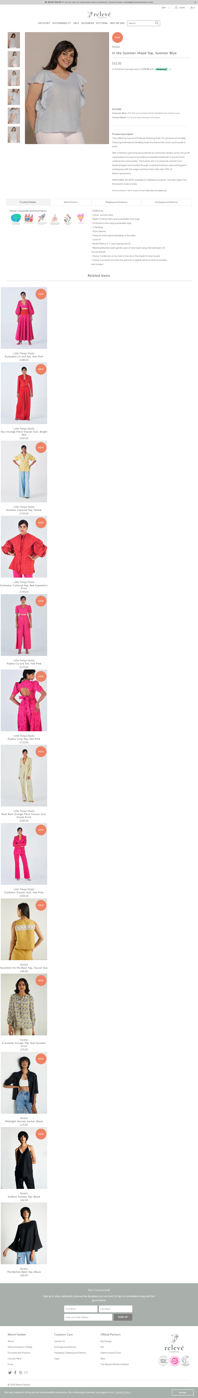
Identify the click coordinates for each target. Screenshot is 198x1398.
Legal (56, 1358)
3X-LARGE (132, 90)
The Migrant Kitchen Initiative (115, 1364)
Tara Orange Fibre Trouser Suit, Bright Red (24, 393)
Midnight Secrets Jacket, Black (24, 1083)
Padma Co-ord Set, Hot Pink (24, 625)
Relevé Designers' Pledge (20, 1347)
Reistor (116, 46)
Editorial (102, 23)
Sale (76, 23)
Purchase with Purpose (19, 1353)
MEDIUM (142, 82)
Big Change (106, 1341)
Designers (87, 23)
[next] (104, 88)
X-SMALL (118, 82)
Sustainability (61, 23)
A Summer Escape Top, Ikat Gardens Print (24, 1004)
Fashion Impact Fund (111, 1353)
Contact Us (59, 1341)
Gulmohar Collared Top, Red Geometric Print (24, 547)
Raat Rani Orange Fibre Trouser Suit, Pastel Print (24, 775)
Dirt (102, 1347)
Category (44, 23)
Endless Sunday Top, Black (24, 1158)
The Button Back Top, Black (24, 1233)
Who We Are (117, 23)
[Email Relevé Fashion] (26, 1373)
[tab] (28, 202)
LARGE (154, 82)
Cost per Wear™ (15, 1358)
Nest (103, 1358)
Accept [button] (182, 1392)
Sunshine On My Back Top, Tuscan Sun (24, 929)
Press (10, 1364)
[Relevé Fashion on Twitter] (10, 1373)
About (11, 1341)
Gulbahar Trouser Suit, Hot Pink (24, 854)
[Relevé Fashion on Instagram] (20, 1373)
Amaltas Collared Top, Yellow (24, 471)
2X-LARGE (118, 90)
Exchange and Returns (65, 1347)
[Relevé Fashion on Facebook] (15, 1373)
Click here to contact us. (156, 190)
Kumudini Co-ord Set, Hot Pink (24, 318)
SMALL (130, 82)
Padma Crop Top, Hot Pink (24, 700)
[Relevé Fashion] (99, 15)
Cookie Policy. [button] (123, 1392)
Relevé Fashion (22, 1384)
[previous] (29, 88)
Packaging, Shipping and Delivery (70, 1353)
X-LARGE (166, 82)
